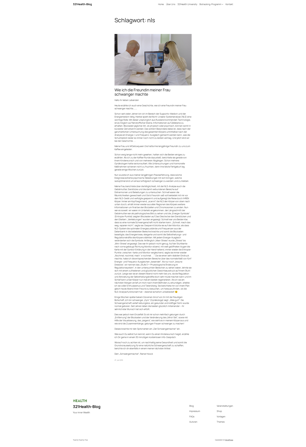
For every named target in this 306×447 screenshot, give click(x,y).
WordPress (229, 440)
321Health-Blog (82, 4)
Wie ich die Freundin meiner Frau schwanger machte (142, 92)
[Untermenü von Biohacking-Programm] (222, 4)
